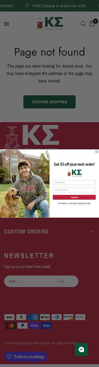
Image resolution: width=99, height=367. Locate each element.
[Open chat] (81, 349)
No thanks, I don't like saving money (74, 203)
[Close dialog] (96, 151)
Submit (74, 197)
